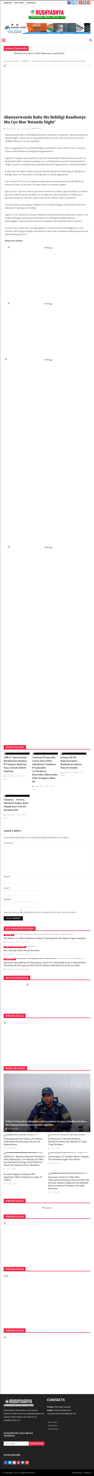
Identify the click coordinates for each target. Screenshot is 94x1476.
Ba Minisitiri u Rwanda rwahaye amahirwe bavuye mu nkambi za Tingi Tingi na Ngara (67, 1142)
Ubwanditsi (11, 128)
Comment (9, 843)
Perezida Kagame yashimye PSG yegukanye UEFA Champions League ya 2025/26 (23, 1177)
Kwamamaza (53, 1429)
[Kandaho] (47, 28)
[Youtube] (80, 2)
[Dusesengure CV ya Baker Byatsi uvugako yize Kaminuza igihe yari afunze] (69, 1153)
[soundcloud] (88, 2)
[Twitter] (73, 2)
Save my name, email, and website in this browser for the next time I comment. (40, 912)
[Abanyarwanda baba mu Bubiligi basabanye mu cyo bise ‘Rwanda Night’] (47, 66)
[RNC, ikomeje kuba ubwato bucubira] (47, 947)
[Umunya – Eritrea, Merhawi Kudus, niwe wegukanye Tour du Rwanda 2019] (17, 796)
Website (7, 899)
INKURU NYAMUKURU (15, 946)
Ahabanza (8, 2)
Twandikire (31, 2)
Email (7, 888)
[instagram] (84, 2)
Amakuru (9, 958)
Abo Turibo (19, 2)
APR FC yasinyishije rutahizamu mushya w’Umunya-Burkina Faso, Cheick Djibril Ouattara (15, 764)
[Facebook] (69, 2)
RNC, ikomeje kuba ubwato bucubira (21, 950)
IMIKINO (39, 128)
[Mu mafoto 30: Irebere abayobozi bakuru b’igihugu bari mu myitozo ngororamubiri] (47, 935)
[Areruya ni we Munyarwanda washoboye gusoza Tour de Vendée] (73, 754)
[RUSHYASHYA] (47, 14)
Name (7, 876)
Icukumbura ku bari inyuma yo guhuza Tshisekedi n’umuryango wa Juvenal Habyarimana (23, 1142)
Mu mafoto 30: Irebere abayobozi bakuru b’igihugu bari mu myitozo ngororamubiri (45, 938)
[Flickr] (76, 2)
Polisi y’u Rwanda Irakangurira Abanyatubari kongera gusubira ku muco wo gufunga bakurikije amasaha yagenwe (46, 1123)
